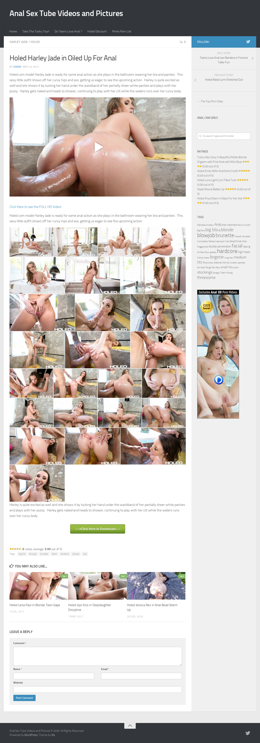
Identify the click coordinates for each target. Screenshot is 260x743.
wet (85, 554)
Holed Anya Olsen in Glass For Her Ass (219, 198)
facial (54, 554)
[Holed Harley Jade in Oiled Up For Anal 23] (92, 446)
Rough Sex (210, 267)
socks (236, 267)
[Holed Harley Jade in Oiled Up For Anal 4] (164, 242)
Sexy (218, 267)
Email (105, 669)
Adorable (201, 225)
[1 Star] (11, 549)
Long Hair (228, 257)
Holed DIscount (97, 31)
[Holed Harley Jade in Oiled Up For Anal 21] (164, 412)
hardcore (65, 554)
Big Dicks (201, 230)
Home (13, 31)
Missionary (208, 262)
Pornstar (201, 267)
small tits (227, 267)
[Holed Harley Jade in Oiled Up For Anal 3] (120, 242)
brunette (44, 554)
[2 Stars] (13, 549)
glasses (213, 252)
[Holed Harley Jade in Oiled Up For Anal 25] (37, 483)
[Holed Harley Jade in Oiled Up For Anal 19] (75, 412)
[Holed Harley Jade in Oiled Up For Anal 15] (75, 383)
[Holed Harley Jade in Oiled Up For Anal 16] (120, 383)
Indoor (206, 257)
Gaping (246, 246)
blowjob (33, 554)
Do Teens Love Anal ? (68, 31)
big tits (22, 554)
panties (241, 262)
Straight (216, 273)
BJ (220, 230)
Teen (223, 272)
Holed (35, 42)
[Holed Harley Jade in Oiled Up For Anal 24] (153, 446)
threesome (206, 277)
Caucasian (246, 236)
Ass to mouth (244, 225)
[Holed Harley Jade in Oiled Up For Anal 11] (37, 349)
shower (75, 554)
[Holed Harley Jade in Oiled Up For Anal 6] (92, 275)
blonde (227, 229)
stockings (204, 272)
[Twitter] (248, 41)
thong (229, 272)
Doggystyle (202, 246)
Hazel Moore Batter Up (210, 189)
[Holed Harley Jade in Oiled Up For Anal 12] (97, 349)
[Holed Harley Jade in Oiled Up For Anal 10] (158, 312)
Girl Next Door (203, 252)
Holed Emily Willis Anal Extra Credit (217, 171)
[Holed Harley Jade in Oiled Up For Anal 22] (37, 446)
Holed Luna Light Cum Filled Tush (216, 180)
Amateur (210, 225)
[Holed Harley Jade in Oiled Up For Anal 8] (42, 312)
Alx (53, 735)
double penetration (220, 246)
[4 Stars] (17, 549)
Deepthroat (236, 241)
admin (17, 66)
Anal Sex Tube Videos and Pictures (66, 13)
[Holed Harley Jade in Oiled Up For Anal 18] (31, 412)
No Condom (232, 262)
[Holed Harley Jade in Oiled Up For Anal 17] (164, 383)
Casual (238, 236)
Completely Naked (206, 241)
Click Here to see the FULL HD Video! (35, 207)
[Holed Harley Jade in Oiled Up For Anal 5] (37, 275)
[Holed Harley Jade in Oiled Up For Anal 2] (75, 242)
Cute (227, 241)
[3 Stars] (15, 549)
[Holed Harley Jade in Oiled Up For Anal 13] (158, 349)
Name (17, 669)
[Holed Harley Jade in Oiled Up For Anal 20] (120, 412)
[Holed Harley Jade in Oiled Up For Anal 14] (31, 383)
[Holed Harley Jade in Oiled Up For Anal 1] (31, 242)
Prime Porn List (121, 31)
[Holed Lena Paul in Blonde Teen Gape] (39, 586)
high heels (244, 252)
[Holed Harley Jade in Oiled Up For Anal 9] (102, 312)
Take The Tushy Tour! (35, 31)
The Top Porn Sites (212, 101)
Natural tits (220, 262)
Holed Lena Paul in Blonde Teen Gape (35, 605)
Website (18, 682)
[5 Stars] (20, 549)
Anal (218, 224)
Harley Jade (19, 42)
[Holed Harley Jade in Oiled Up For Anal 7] (153, 275)
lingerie (217, 257)
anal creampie (229, 224)
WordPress (31, 735)
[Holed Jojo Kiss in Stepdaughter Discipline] (97, 586)
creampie (219, 241)
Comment (19, 643)
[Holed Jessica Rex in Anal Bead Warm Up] (156, 586)
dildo (244, 241)
